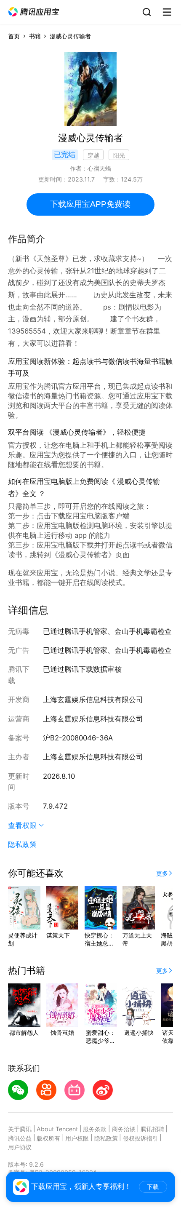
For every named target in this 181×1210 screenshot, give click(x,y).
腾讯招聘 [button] (152, 1129)
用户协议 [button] (20, 1147)
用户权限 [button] (77, 1138)
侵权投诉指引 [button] (140, 1138)
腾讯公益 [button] (20, 1138)
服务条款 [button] (94, 1129)
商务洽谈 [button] (124, 1129)
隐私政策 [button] (22, 844)
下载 (153, 1186)
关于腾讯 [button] (20, 1129)
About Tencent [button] (57, 1129)
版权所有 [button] (48, 1138)
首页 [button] (14, 36)
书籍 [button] (35, 36)
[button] (33, 12)
